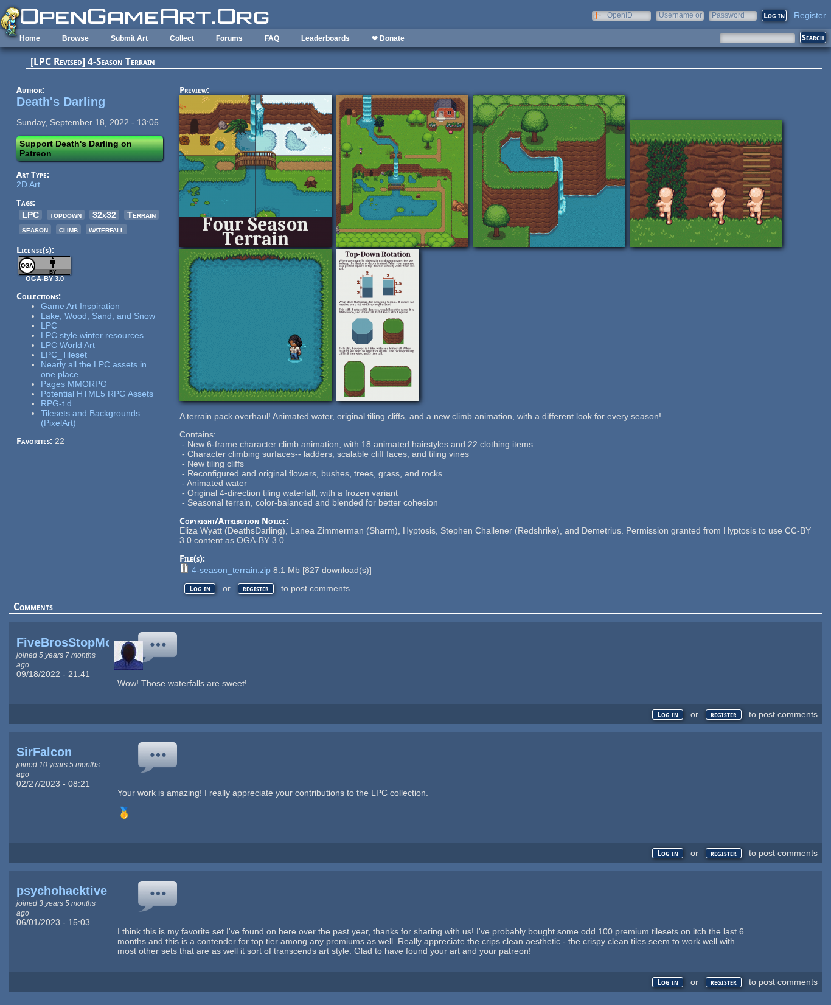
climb (68, 229)
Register (810, 15)
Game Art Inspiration (80, 306)
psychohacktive (61, 890)
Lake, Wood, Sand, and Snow (98, 316)
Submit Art (129, 38)
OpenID (620, 15)
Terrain (141, 215)
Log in (199, 588)
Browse (75, 38)
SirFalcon (44, 752)
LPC (30, 215)
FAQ (272, 38)
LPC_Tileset (64, 355)
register (256, 588)
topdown (66, 215)
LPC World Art (68, 345)
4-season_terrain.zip (231, 570)
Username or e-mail (680, 15)
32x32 (104, 215)
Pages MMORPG (74, 384)
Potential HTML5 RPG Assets (97, 393)
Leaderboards (325, 38)
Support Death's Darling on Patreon (75, 148)
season (35, 229)
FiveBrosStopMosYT (75, 642)
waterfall (106, 229)
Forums (229, 38)
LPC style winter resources (92, 335)
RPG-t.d (56, 403)
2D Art (28, 184)
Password (728, 15)
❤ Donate (388, 38)
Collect (182, 38)
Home (29, 38)
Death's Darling (60, 101)
